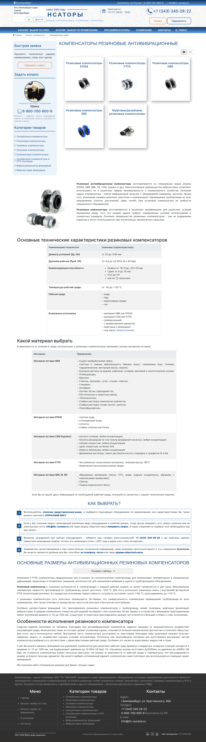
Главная (24, 697)
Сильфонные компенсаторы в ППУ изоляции (33, 160)
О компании (144, 30)
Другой (39, 19)
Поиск (183, 30)
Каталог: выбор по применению (77, 30)
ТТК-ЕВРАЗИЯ (185, 734)
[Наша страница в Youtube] (157, 734)
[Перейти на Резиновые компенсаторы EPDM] (84, 84)
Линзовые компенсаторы (30, 150)
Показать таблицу (101, 571)
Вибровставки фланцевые (31, 170)
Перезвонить (179, 20)
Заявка (158, 20)
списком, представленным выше (62, 512)
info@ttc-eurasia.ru (178, 2)
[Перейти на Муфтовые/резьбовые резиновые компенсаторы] (127, 131)
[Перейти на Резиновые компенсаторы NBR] (170, 84)
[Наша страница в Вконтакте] (147, 734)
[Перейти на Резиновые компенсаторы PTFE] (127, 84)
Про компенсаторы (117, 30)
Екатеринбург (24, 2)
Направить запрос (35, 65)
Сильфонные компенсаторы (32, 136)
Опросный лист (55, 515)
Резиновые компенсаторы (31, 141)
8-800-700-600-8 (153, 2)
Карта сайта (118, 734)
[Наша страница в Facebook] (152, 734)
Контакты (164, 30)
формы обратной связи (129, 552)
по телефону (88, 552)
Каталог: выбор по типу (33, 703)
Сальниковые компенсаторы (32, 154)
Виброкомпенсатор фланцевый (34, 165)
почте (100, 552)
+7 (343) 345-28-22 (148, 537)
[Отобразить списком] (190, 52)
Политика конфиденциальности (97, 734)
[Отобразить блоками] (184, 52)
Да (28, 19)
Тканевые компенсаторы (30, 145)
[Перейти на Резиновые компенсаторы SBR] (84, 131)
